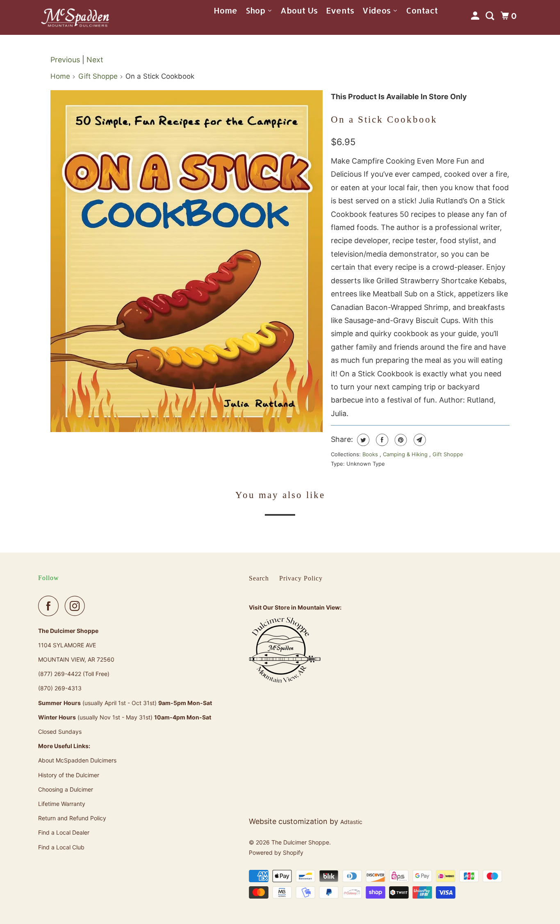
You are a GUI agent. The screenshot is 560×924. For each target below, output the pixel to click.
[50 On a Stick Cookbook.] (186, 261)
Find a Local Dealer (63, 832)
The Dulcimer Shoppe (300, 842)
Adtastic (351, 821)
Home (60, 76)
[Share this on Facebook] (381, 440)
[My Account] (476, 16)
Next (95, 59)
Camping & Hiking (406, 454)
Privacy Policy (301, 578)
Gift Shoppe (98, 76)
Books (371, 454)
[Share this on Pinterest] (400, 440)
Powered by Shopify (276, 852)
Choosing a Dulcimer (65, 789)
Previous (65, 59)
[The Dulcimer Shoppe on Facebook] (50, 606)
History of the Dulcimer (68, 775)
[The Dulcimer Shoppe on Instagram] (77, 606)
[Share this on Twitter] (362, 440)
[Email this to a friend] (419, 440)
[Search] (491, 16)
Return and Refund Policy (72, 818)
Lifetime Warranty (61, 803)
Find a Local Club (61, 847)
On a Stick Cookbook (384, 119)
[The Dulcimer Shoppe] (75, 17)
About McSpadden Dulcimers (77, 760)
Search (259, 578)
